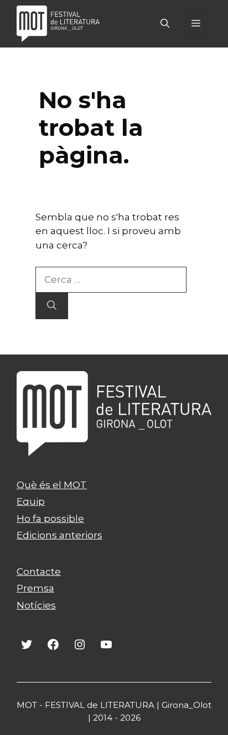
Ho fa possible (50, 518)
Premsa (35, 588)
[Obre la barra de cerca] (164, 24)
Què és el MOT (52, 484)
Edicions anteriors (59, 535)
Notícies (36, 605)
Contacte (39, 571)
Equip (31, 501)
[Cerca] (51, 306)
